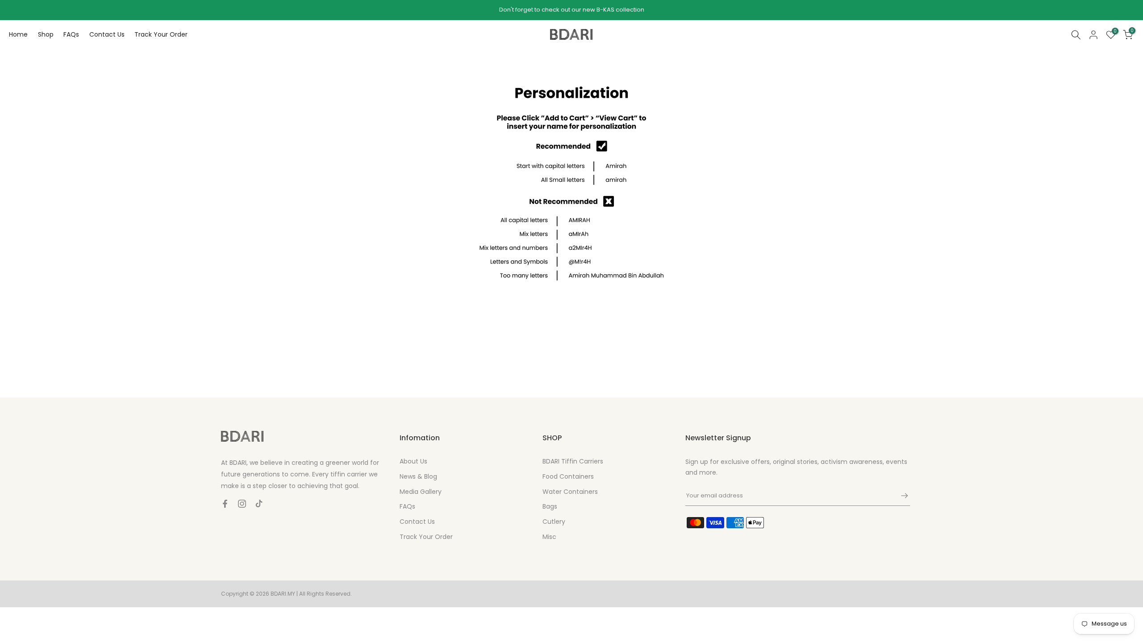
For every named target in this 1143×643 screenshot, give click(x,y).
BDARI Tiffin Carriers (572, 461)
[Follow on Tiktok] (259, 503)
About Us (413, 461)
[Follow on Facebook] (225, 503)
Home (18, 34)
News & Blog (418, 476)
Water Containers (570, 491)
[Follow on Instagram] (242, 503)
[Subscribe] (900, 496)
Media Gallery (421, 491)
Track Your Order (161, 34)
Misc (549, 536)
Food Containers (568, 476)
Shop (46, 34)
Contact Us (107, 34)
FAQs (71, 34)
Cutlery (553, 521)
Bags (549, 506)
